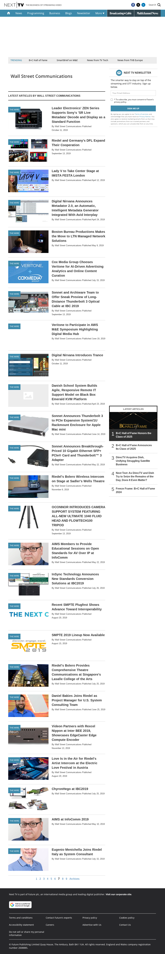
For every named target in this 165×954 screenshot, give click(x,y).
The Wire (14, 109)
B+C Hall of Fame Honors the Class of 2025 (133, 435)
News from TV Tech (97, 60)
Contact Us (125, 924)
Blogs (68, 13)
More (98, 13)
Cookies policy (126, 917)
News (18, 13)
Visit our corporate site (118, 894)
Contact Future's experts (59, 917)
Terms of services (142, 114)
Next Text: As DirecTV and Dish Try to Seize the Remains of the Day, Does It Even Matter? (135, 476)
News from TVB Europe (130, 60)
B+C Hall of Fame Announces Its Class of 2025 (134, 447)
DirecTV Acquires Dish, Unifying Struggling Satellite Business (133, 461)
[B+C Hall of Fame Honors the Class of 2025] (133, 426)
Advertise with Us (91, 924)
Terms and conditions (21, 917)
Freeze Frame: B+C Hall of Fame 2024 (135, 490)
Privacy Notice (144, 116)
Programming (35, 13)
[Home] (8, 13)
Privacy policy (89, 917)
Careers (50, 924)
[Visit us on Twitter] (138, 5)
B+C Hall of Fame (38, 60)
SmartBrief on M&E (67, 60)
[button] (155, 4)
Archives (74, 879)
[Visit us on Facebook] (133, 5)
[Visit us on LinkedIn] (143, 5)
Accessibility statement (21, 924)
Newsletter (83, 13)
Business (54, 13)
